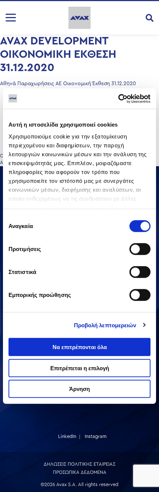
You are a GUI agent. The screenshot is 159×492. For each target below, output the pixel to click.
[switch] (139, 249)
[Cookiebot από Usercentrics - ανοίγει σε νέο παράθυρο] (118, 98)
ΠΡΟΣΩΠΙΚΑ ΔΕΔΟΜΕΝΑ (79, 472)
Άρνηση (79, 389)
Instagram (95, 436)
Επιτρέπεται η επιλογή (79, 368)
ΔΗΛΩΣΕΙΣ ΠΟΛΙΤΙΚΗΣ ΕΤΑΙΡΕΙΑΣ (79, 464)
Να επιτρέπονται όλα (80, 347)
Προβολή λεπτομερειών (105, 325)
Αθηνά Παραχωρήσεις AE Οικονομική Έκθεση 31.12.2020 (68, 83)
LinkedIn (67, 436)
